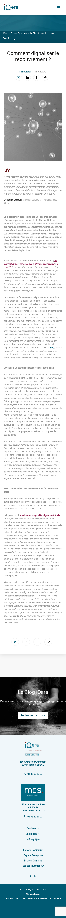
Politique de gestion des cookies (33, 890)
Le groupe (31, 833)
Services (31, 828)
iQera (5, 33)
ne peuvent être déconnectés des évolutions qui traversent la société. (31, 263)
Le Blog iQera (36, 33)
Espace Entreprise (19, 33)
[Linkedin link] (31, 876)
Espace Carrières (33, 860)
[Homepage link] (12, 9)
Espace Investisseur (33, 865)
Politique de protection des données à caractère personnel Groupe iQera (33, 898)
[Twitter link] (35, 876)
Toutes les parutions (33, 715)
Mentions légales (33, 894)
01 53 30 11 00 (34, 816)
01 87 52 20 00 (34, 774)
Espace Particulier (33, 850)
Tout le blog (11, 38)
